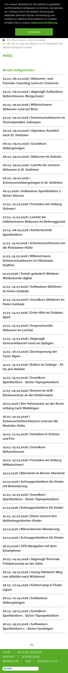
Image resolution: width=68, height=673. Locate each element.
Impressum (10, 661)
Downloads (31, 656)
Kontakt (9, 656)
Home (7, 652)
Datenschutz (47, 661)
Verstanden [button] (34, 32)
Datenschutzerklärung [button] (44, 22)
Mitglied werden (30, 652)
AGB (28, 661)
